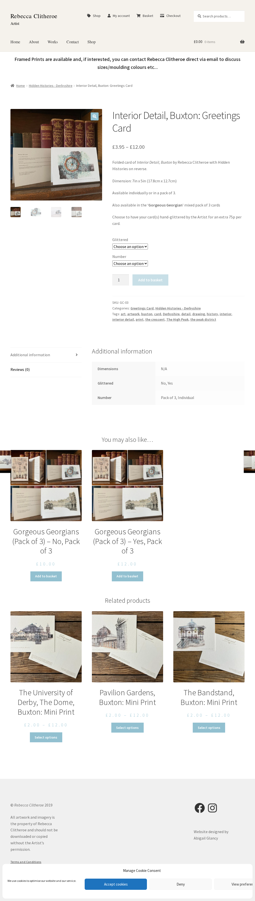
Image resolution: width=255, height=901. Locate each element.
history (212, 314)
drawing (198, 314)
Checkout (172, 15)
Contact (72, 41)
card (157, 314)
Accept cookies (116, 884)
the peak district (203, 319)
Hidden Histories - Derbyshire (50, 85)
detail (186, 314)
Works (53, 41)
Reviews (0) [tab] (20, 369)
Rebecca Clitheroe (34, 16)
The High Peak (177, 319)
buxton (146, 314)
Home (15, 41)
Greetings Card (142, 308)
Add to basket (150, 279)
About (34, 41)
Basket (146, 15)
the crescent (155, 319)
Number (119, 256)
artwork (133, 314)
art (123, 314)
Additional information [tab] (30, 354)
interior (225, 314)
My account (120, 15)
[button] (95, 116)
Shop (96, 15)
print (139, 319)
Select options (46, 737)
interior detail (123, 319)
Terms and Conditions (25, 862)
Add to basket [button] (46, 576)
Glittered (120, 239)
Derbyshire (171, 314)
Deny (181, 884)
